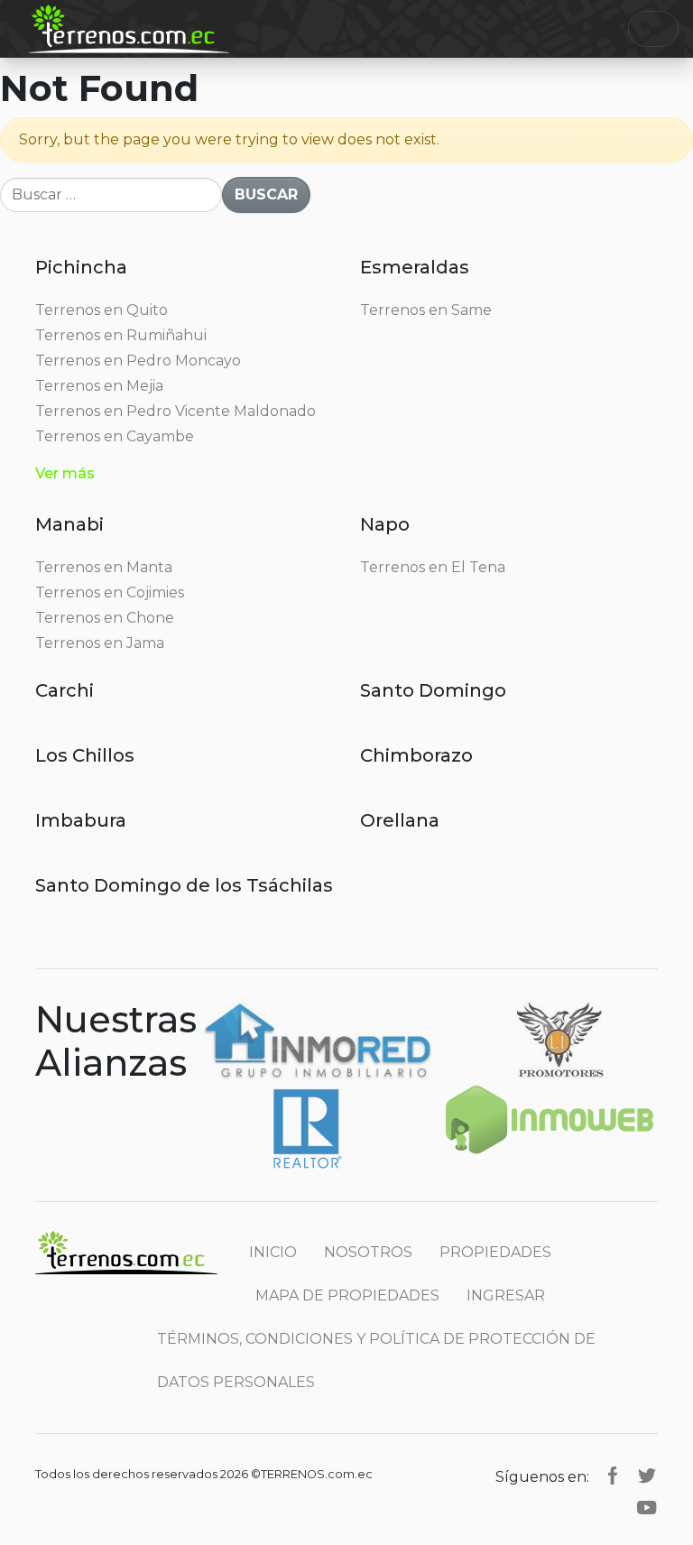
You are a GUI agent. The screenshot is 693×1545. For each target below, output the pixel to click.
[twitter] (647, 1474)
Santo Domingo (433, 690)
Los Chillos (84, 755)
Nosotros (368, 1252)
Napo (385, 524)
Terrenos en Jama (99, 643)
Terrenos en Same (426, 310)
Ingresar (506, 1295)
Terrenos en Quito (101, 310)
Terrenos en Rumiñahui (121, 335)
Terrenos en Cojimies (109, 592)
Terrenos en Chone (104, 617)
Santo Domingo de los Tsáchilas (184, 885)
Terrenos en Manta (103, 567)
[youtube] (647, 1507)
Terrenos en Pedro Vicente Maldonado (175, 411)
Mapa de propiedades (347, 1295)
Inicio (273, 1252)
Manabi (69, 524)
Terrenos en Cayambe (114, 436)
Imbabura (80, 820)
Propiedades (495, 1252)
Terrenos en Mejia (99, 385)
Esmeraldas (414, 267)
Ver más (65, 473)
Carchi (64, 690)
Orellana (399, 820)
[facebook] (613, 1474)
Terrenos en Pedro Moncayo (138, 360)
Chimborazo (416, 755)
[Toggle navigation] (653, 29)
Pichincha (81, 267)
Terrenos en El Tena (432, 567)
